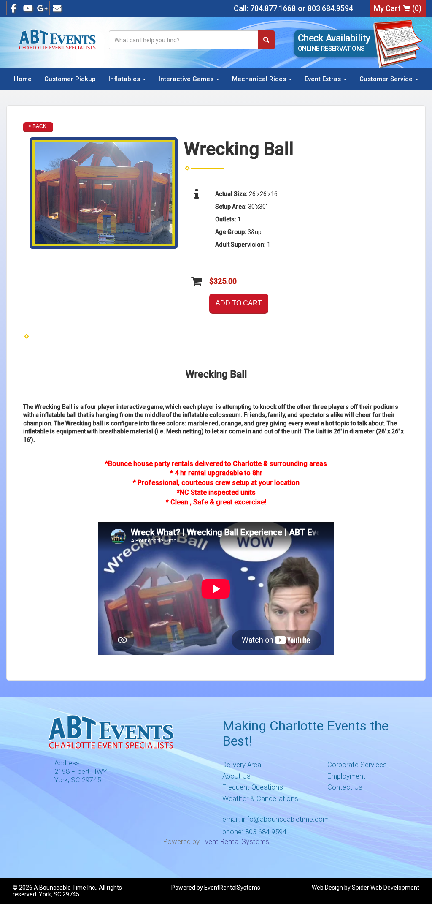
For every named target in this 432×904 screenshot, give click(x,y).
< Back (37, 126)
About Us (236, 776)
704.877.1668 (273, 8)
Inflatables (125, 79)
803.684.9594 (330, 8)
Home (23, 79)
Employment (346, 776)
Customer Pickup (70, 79)
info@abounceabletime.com (285, 819)
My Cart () (397, 8)
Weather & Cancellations (260, 798)
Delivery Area (241, 764)
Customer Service (386, 79)
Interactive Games (187, 79)
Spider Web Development (385, 887)
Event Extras (324, 79)
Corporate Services (357, 764)
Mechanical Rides (260, 79)
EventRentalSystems (232, 887)
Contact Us (344, 787)
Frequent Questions (252, 787)
